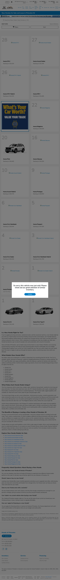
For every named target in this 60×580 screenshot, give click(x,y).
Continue (30, 294)
